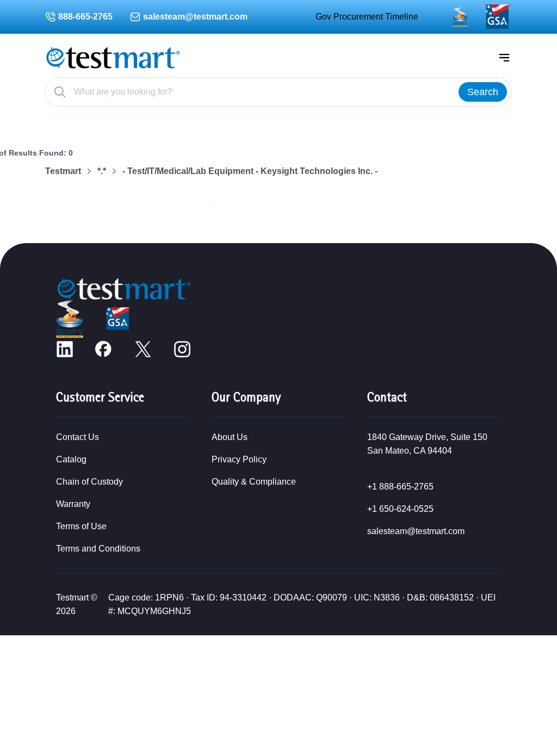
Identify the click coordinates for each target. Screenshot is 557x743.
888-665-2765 (85, 16)
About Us (229, 437)
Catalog (71, 459)
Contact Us (77, 437)
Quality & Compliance (254, 481)
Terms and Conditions (98, 548)
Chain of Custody (89, 481)
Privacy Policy (239, 459)
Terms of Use (81, 526)
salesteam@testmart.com (195, 16)
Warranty (73, 504)
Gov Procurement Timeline (366, 16)
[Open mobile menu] (504, 57)
